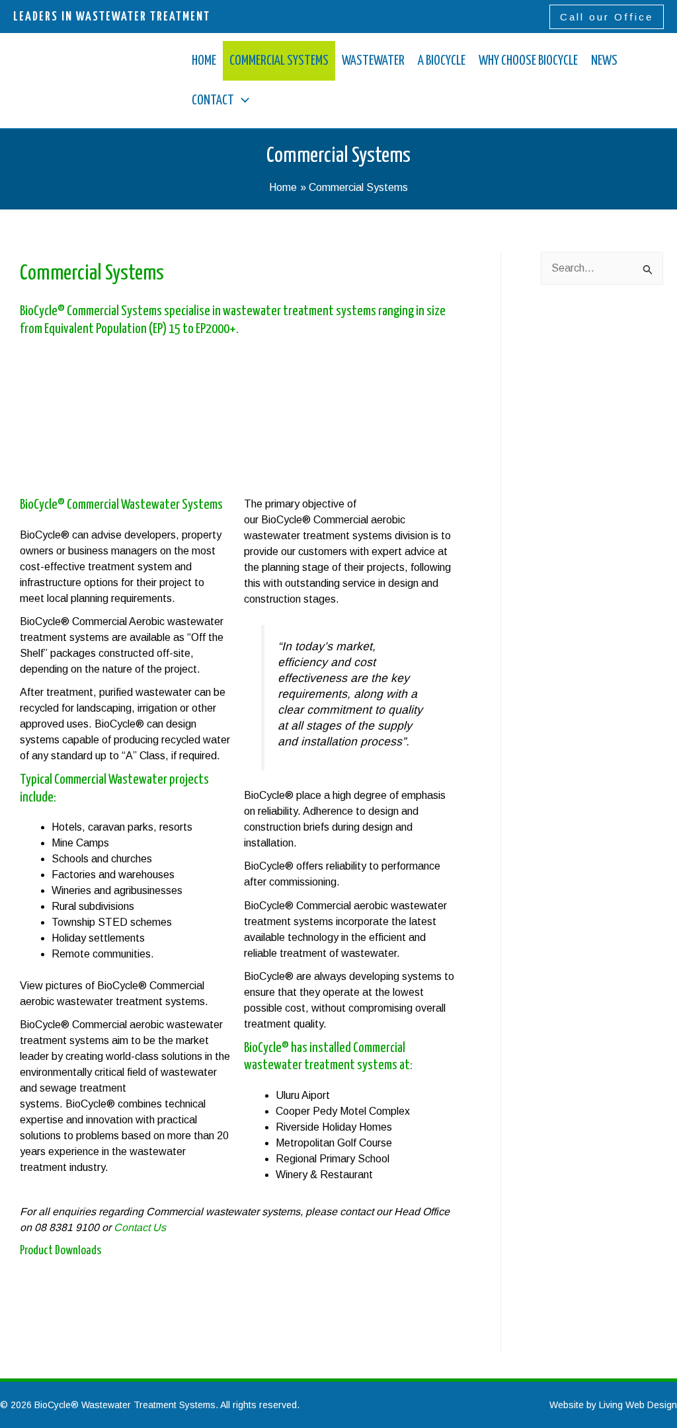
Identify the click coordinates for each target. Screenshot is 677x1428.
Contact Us (140, 1227)
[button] (606, 17)
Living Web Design (638, 1405)
